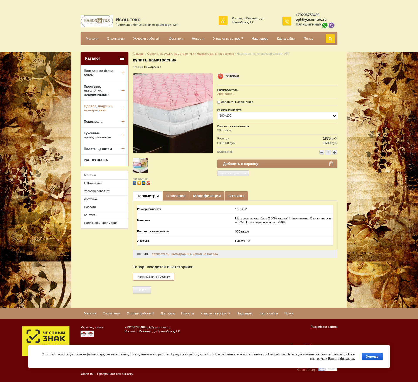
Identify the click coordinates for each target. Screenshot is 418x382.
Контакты (90, 215)
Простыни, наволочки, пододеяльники (97, 91)
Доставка (176, 38)
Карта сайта (286, 38)
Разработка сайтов (324, 326)
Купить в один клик (233, 173)
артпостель (161, 254)
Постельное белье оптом (98, 73)
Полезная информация (101, 222)
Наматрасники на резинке (215, 53)
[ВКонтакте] (135, 182)
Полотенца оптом (98, 149)
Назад (142, 290)
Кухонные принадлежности (97, 135)
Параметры (148, 196)
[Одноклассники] (139, 182)
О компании (116, 38)
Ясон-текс (127, 19)
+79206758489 (307, 15)
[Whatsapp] (325, 27)
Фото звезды (307, 370)
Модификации (207, 196)
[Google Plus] (149, 182)
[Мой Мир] (144, 182)
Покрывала (93, 121)
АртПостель (225, 93)
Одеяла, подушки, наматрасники (170, 53)
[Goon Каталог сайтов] (327, 370)
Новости (198, 38)
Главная (139, 53)
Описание (175, 196)
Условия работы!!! (146, 38)
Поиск (308, 38)
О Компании (93, 183)
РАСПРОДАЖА (96, 160)
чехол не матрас (205, 254)
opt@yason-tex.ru (311, 19)
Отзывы (236, 196)
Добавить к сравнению (236, 102)
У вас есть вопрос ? (228, 38)
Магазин (92, 38)
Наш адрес (260, 38)
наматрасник (181, 254)
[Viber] (331, 27)
